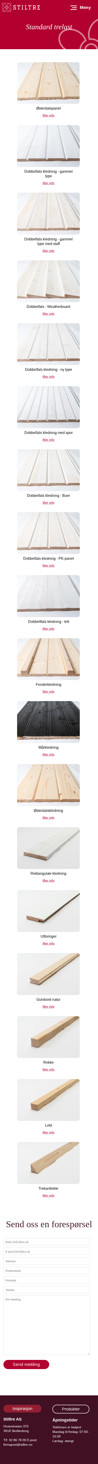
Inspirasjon (22, 1408)
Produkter (71, 1409)
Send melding (26, 1364)
